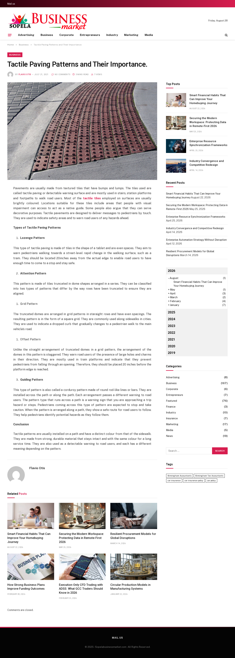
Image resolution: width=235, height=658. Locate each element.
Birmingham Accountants (179, 476)
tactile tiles (92, 198)
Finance (171, 406)
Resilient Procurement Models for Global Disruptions (133, 536)
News (169, 436)
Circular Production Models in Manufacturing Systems (130, 587)
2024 (171, 319)
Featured (171, 400)
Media (149, 34)
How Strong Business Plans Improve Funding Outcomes (26, 587)
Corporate (66, 34)
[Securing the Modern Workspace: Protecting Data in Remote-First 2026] (82, 516)
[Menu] (10, 35)
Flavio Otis (25, 74)
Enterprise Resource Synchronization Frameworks (208, 143)
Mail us (11, 3)
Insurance (172, 418)
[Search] (226, 35)
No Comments (62, 74)
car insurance (174, 480)
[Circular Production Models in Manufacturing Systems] (133, 567)
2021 (171, 339)
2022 (171, 332)
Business (47, 34)
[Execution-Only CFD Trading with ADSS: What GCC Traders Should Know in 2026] (82, 567)
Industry (112, 34)
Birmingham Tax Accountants (209, 476)
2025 (171, 312)
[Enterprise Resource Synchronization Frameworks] (176, 146)
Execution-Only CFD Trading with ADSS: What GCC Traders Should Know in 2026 (81, 589)
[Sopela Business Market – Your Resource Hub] (47, 20)
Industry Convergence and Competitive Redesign (206, 163)
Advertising (26, 34)
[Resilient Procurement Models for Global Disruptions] (133, 516)
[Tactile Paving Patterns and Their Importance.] (82, 131)
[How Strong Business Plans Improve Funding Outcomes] (30, 567)
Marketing (131, 34)
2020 (171, 346)
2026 (171, 271)
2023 (171, 326)
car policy (211, 480)
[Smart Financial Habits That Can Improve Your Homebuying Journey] (30, 516)
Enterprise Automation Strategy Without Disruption (196, 239)
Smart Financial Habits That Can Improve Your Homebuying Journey (28, 538)
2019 (171, 353)
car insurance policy (194, 480)
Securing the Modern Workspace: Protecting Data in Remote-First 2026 (81, 538)
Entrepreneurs (90, 34)
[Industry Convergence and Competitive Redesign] (176, 166)
